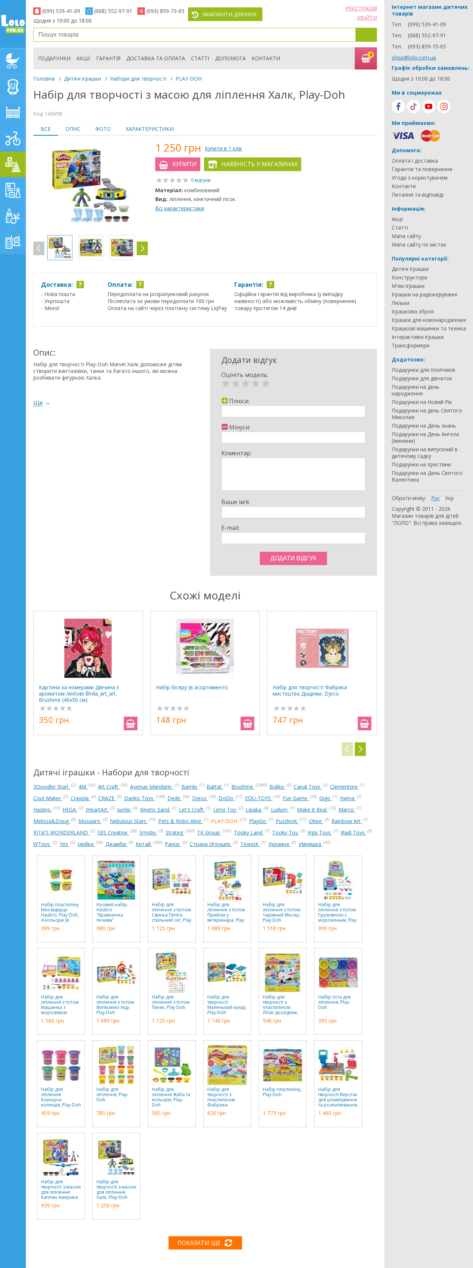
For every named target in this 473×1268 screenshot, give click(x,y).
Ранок (173, 843)
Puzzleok (287, 821)
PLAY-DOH (189, 78)
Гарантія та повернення (422, 169)
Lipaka (254, 809)
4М (83, 786)
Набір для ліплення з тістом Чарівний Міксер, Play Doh (281, 912)
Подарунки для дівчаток (422, 378)
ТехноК (250, 843)
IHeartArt (97, 809)
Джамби (116, 843)
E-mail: (230, 528)
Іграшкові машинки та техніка (429, 328)
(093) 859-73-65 (165, 10)
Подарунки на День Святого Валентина (427, 476)
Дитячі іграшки (82, 78)
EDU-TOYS (258, 798)
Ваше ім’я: (235, 502)
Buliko (277, 786)
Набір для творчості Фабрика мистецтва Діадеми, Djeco (310, 690)
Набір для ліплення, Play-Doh (112, 1095)
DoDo (226, 798)
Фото (103, 128)
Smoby (148, 832)
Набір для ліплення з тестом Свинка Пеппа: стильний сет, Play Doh (171, 912)
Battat (215, 786)
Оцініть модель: (244, 375)
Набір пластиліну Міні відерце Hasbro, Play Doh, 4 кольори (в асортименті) (60, 912)
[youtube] (428, 106)
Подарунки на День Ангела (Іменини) (425, 437)
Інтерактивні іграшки (418, 337)
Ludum (280, 809)
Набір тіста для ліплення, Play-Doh (334, 1002)
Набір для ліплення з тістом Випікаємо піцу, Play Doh (115, 1005)
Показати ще (199, 1243)
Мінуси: (239, 427)
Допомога (230, 58)
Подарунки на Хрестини (421, 464)
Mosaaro (90, 821)
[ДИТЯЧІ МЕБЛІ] (13, 113)
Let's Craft (192, 809)
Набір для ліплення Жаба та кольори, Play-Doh (171, 1097)
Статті (200, 58)
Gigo (325, 798)
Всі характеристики (179, 208)
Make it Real (312, 809)
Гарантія (108, 58)
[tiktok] (413, 106)
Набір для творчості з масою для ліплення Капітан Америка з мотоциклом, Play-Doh (61, 1189)
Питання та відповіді (417, 194)
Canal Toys (308, 786)
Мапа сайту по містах (419, 244)
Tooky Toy (285, 832)
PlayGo (258, 821)
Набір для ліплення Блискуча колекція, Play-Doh (61, 1097)
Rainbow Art (346, 821)
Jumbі (124, 809)
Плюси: (239, 401)
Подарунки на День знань (424, 425)
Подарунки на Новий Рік (422, 402)
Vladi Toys (353, 832)
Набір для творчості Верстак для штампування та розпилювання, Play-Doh (338, 1097)
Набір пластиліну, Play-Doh (282, 1092)
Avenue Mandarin (151, 786)
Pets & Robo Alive (180, 821)
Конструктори (409, 277)
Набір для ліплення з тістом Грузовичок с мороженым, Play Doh (337, 912)
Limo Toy (225, 809)
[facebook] (398, 106)
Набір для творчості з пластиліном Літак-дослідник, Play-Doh (280, 1005)
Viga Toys (319, 832)
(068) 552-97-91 (113, 10)
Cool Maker (47, 798)
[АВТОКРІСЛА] (13, 87)
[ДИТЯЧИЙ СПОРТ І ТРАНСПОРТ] (13, 139)
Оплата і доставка (415, 160)
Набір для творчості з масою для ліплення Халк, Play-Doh (116, 1189)
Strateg (175, 832)
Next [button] (142, 248)
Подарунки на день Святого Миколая (427, 414)
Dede (174, 798)
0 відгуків (200, 180)
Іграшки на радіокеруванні (424, 294)
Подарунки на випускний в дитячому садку (424, 452)
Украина (279, 843)
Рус (435, 498)
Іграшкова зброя (413, 311)
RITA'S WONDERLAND (61, 832)
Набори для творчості (138, 78)
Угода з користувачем (420, 177)
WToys (42, 843)
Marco (346, 809)
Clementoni (344, 786)
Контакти (266, 58)
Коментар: (236, 453)
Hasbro (42, 809)
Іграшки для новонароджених (429, 320)
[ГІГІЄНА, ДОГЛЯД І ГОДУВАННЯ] (13, 216)
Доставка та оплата (155, 58)
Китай (144, 843)
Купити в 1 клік (223, 148)
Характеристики (150, 128)
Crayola (80, 798)
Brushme (243, 786)
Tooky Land (249, 832)
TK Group (209, 832)
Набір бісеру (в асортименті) (192, 687)
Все (46, 128)
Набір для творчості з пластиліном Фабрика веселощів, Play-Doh (224, 1097)
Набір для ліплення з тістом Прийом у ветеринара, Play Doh (226, 912)
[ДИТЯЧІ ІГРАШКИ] (13, 164)
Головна (44, 78)
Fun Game (296, 798)
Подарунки (54, 58)
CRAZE (107, 798)
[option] (90, 186)
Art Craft (109, 786)
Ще (38, 403)
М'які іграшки (408, 286)
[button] (360, 749)
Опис (73, 128)
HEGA (70, 809)
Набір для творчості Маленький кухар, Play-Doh (227, 1005)
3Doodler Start (51, 786)
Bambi (189, 786)
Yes (64, 843)
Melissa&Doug (51, 821)
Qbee (316, 821)
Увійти (367, 17)
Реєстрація (361, 8)
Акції (83, 58)
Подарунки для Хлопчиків (423, 370)
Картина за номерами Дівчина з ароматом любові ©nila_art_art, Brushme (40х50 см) (79, 693)
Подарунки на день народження (415, 390)
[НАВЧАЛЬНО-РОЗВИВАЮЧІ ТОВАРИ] (13, 190)
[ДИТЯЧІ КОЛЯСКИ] (13, 61)
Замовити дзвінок (229, 14)
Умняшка (311, 843)
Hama (348, 798)
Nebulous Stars (129, 821)
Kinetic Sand (155, 809)
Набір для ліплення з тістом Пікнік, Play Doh (171, 1002)
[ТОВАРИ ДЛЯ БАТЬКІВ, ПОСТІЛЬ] (13, 242)
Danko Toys (139, 798)
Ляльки (400, 303)
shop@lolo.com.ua (414, 57)
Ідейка (86, 843)
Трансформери (410, 345)
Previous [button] (38, 248)
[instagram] (443, 106)
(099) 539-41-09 (61, 10)
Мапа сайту (406, 236)
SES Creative (113, 832)
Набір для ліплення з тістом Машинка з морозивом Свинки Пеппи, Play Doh (60, 1005)
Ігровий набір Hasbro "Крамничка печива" (111, 912)
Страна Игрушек (211, 843)
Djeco (200, 798)
